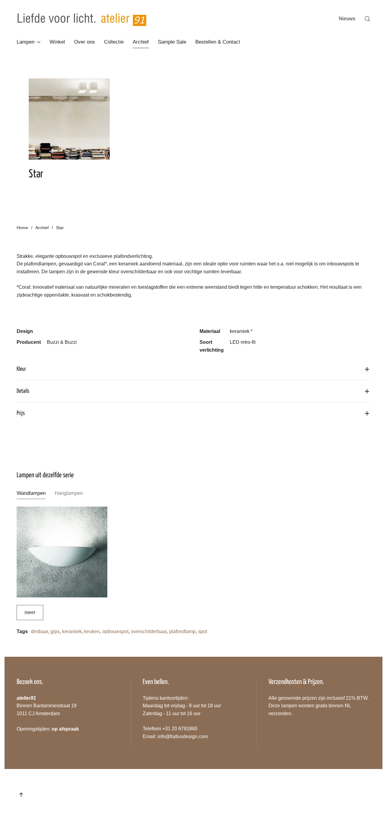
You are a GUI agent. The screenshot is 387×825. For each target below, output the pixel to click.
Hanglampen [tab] (69, 493)
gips (55, 631)
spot (202, 631)
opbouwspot (115, 631)
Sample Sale (172, 42)
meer (29, 612)
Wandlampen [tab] (31, 493)
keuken (92, 631)
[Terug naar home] (82, 19)
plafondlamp (182, 631)
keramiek (72, 631)
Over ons (84, 42)
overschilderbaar (149, 631)
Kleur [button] (21, 369)
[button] (367, 19)
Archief (141, 42)
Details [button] (23, 391)
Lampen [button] (25, 42)
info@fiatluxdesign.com (183, 736)
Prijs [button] (21, 413)
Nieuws (347, 18)
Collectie (114, 42)
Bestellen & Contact (217, 42)
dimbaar (39, 631)
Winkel (57, 42)
